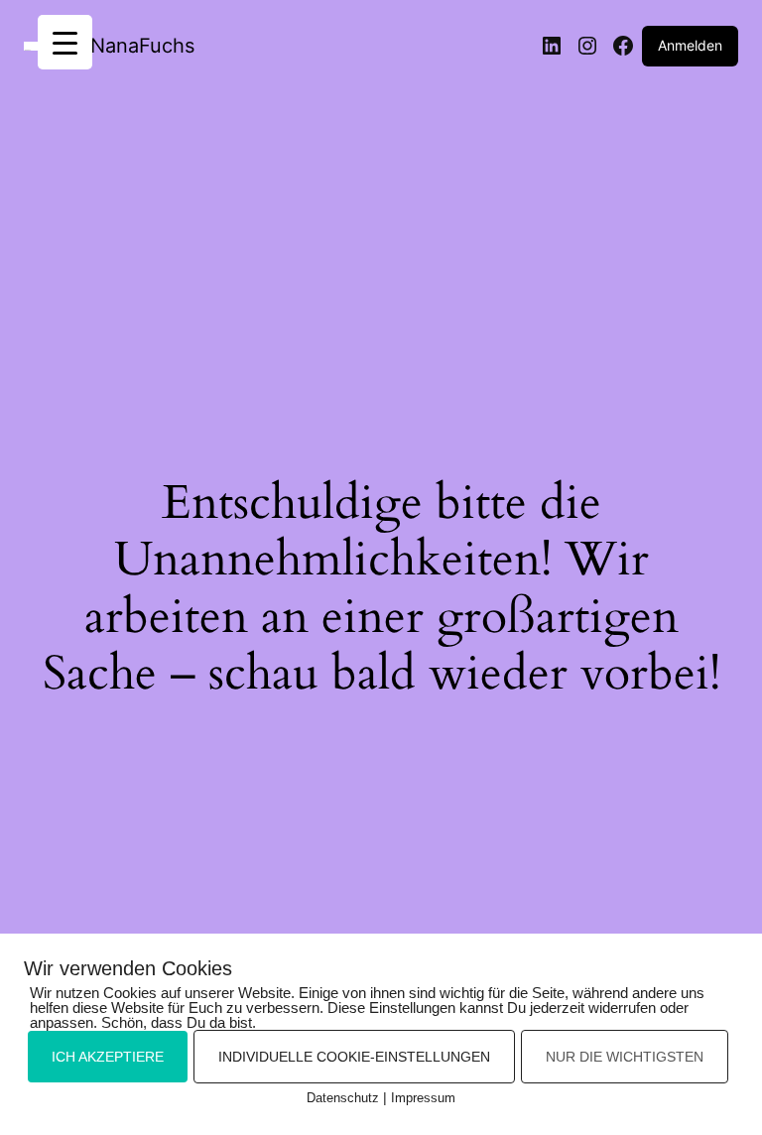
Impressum (423, 1097)
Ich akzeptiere (108, 1057)
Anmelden (690, 45)
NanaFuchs (142, 46)
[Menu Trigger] (65, 42)
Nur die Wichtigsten (624, 1057)
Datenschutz (343, 1097)
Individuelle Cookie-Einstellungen (354, 1057)
